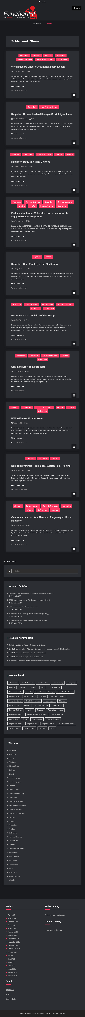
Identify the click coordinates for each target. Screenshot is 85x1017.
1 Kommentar (19, 391)
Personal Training (46, 206)
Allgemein (36, 55)
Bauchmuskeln (43, 683)
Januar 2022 (12, 935)
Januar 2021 (12, 976)
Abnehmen (24, 55)
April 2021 (11, 966)
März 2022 (12, 928)
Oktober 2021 (13, 945)
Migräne (70, 154)
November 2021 (14, 942)
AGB (8, 994)
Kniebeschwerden (15, 809)
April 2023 (11, 915)
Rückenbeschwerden (55, 710)
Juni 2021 (11, 959)
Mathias (12, 661)
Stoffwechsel (62, 59)
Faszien (12, 786)
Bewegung (71, 683)
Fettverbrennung (30, 696)
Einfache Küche (54, 687)
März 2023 (12, 918)
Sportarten (13, 860)
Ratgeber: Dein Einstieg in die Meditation (34, 264)
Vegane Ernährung (15, 724)
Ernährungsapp (14, 778)
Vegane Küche (32, 724)
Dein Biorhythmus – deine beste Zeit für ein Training (41, 465)
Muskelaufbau (14, 705)
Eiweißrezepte (14, 696)
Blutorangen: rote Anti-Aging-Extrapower (23, 607)
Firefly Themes (59, 1013)
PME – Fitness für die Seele (26, 418)
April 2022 (11, 925)
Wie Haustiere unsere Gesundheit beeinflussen (38, 66)
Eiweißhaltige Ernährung (44, 692)
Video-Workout (14, 876)
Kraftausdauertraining (16, 813)
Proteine (29, 710)
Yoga (52, 728)
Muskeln (71, 407)
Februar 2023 (13, 922)
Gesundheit (61, 55)
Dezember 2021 (14, 939)
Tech (11, 868)
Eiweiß (29, 692)
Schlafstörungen (57, 714)
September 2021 (14, 949)
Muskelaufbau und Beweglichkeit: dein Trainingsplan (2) (29, 614)
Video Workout (29, 728)
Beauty (11, 758)
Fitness (43, 696)
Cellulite (12, 687)
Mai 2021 (11, 962)
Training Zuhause (53, 719)
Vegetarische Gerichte (66, 724)
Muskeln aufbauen (41, 705)
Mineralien (12, 825)
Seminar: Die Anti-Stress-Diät (28, 366)
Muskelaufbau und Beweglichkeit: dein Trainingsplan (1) (29, 620)
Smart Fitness (14, 856)
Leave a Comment (20, 90)
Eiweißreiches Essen (65, 692)
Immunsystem (49, 701)
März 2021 (12, 969)
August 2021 (12, 952)
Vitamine (55, 510)
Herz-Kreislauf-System (45, 59)
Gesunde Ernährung (32, 202)
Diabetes (33, 687)
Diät (42, 687)
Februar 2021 (13, 972)
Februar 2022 (13, 932)
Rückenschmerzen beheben (37, 714)
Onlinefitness (57, 705)
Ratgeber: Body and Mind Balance (30, 161)
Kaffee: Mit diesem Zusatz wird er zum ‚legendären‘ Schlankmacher (45, 649)
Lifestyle (59, 154)
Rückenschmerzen (15, 714)
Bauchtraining (58, 683)
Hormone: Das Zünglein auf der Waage (33, 315)
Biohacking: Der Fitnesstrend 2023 (33, 653)
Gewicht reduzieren (25, 59)
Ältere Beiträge (11, 561)
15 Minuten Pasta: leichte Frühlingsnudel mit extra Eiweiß (29, 600)
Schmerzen (62, 206)
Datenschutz (11, 999)
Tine (28, 71)
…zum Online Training (53, 930)
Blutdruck (48, 55)
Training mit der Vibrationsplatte (32, 657)
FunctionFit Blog (38, 1013)
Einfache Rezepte (15, 692)
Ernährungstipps (31, 304)
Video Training (14, 728)
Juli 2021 (11, 955)
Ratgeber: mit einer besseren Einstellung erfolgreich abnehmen (31, 593)
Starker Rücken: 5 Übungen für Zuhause (32, 645)
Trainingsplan (37, 719)
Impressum (10, 990)
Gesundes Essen (15, 701)
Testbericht (13, 872)
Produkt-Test (13, 841)
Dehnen (22, 687)
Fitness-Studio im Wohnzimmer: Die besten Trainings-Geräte (39, 661)
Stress (25, 719)
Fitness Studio (47, 304)
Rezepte (40, 710)
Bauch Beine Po (27, 683)
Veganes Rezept (48, 724)
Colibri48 (12, 645)
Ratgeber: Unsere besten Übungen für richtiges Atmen (42, 114)
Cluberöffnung (14, 766)
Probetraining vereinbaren (55, 915)
